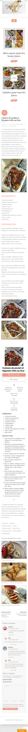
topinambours (5, 533)
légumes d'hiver (6, 528)
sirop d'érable (17, 531)
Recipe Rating (7, 679)
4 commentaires (12, 126)
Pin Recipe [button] (15, 379)
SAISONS (16, 124)
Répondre (11, 635)
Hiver (8, 124)
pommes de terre (6, 531)
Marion (10, 647)
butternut (4, 523)
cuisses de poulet (6, 525)
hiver (15, 525)
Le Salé (12, 124)
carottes (12, 523)
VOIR (14, 61)
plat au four (16, 528)
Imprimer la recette (15, 375)
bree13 (10, 627)
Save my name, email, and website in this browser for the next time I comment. (14, 705)
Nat (4, 124)
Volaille (21, 124)
